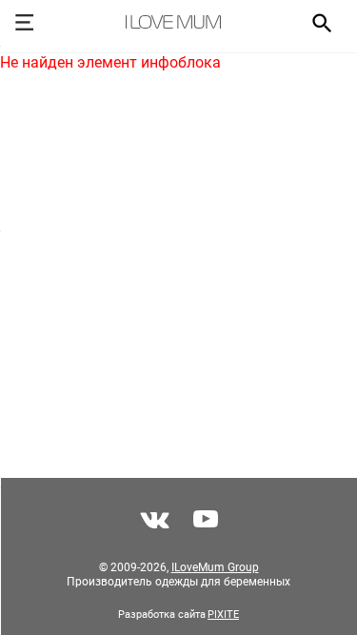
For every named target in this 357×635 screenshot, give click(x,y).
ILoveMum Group (215, 567)
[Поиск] (315, 22)
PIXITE (223, 614)
